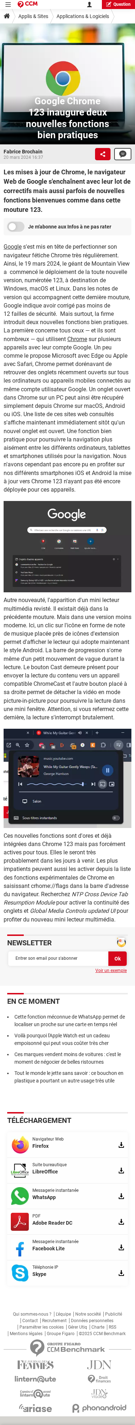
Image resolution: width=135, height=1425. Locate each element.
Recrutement (54, 1320)
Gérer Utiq (77, 1327)
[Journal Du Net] (100, 1364)
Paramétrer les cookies (41, 1327)
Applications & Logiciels (83, 16)
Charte (97, 1327)
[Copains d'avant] (36, 1393)
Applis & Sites (33, 16)
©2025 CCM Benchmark (102, 1333)
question (122, 4)
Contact (30, 1320)
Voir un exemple (111, 970)
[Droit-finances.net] (100, 1379)
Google (13, 246)
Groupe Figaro (61, 1333)
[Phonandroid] (100, 1408)
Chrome (77, 339)
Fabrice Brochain (23, 151)
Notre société (88, 1314)
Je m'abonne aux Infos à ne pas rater (69, 227)
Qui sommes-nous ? (32, 1314)
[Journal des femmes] (36, 1364)
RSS (112, 1327)
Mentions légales (26, 1333)
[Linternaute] (36, 1379)
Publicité (113, 1314)
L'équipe (63, 1314)
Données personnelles (92, 1320)
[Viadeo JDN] (100, 1393)
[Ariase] (36, 1408)
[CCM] (27, 4)
